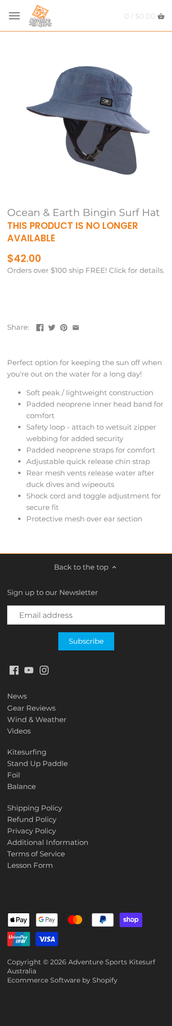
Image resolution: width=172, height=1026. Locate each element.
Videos (19, 730)
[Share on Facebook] (39, 326)
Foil (13, 774)
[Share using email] (75, 326)
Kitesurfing (26, 751)
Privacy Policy (31, 830)
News (17, 696)
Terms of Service (36, 853)
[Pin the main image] (63, 326)
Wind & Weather (36, 719)
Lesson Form (30, 865)
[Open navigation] (14, 16)
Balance (21, 786)
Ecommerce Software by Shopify (62, 980)
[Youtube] (28, 669)
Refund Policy (31, 819)
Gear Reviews (31, 708)
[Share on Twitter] (51, 326)
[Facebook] (14, 669)
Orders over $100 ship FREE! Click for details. (85, 270)
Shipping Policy (34, 807)
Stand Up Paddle (37, 763)
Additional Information (47, 842)
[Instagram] (44, 669)
